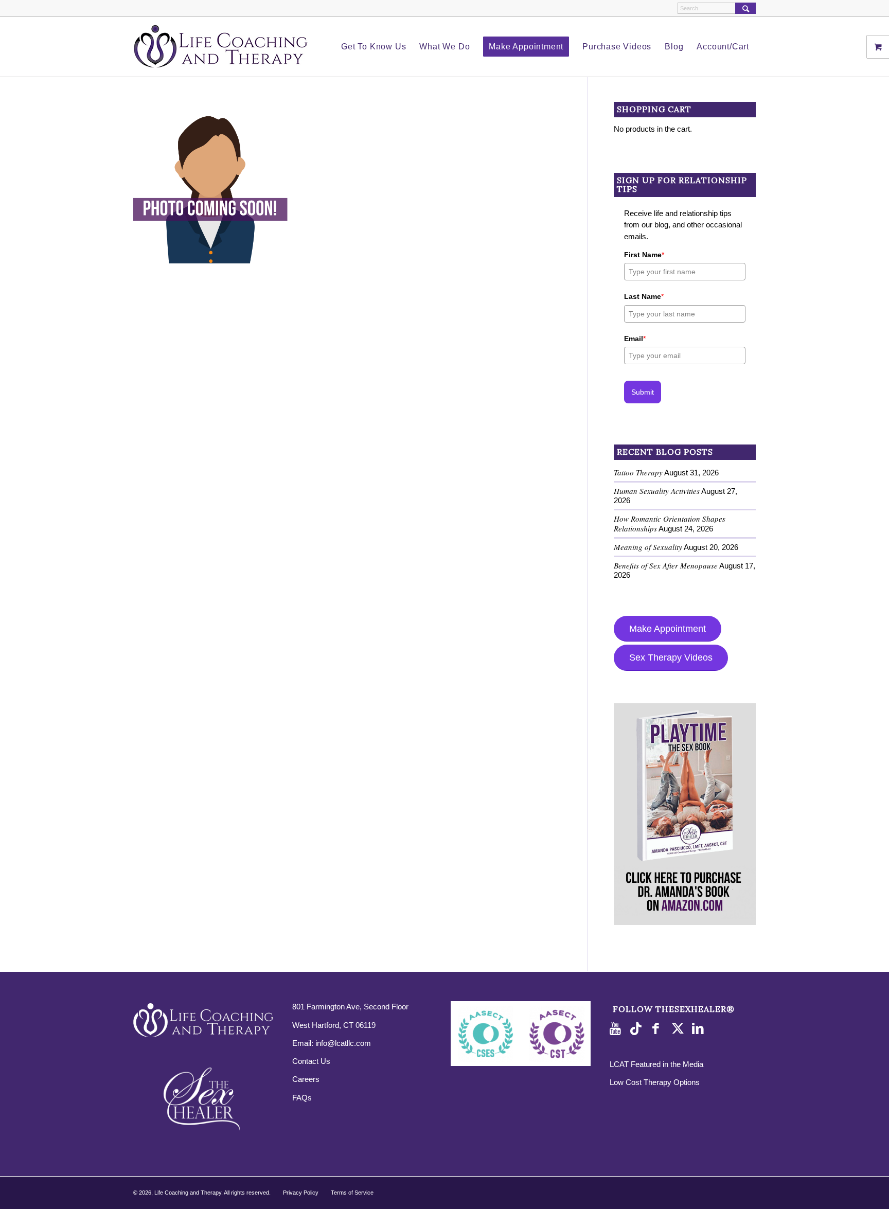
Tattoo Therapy (638, 472)
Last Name (644, 296)
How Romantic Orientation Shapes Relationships (669, 523)
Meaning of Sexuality (648, 547)
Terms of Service (352, 1192)
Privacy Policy (300, 1192)
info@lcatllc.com (343, 1043)
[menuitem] (373, 47)
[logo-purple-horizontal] (220, 47)
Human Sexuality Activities (657, 491)
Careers (305, 1079)
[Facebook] (658, 1029)
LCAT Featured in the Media (656, 1064)
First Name (644, 255)
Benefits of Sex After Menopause (666, 565)
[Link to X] (679, 1029)
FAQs (302, 1097)
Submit (642, 392)
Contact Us (311, 1061)
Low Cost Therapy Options (655, 1082)
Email (635, 338)
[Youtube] (617, 1029)
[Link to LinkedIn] (699, 1029)
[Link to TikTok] (638, 1029)
